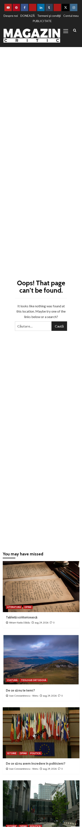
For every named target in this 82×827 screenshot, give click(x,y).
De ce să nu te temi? (20, 690)
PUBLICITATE (42, 21)
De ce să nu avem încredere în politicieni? (35, 763)
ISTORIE (11, 753)
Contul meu (71, 15)
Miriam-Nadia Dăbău (19, 622)
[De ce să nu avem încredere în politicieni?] (41, 732)
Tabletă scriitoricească (21, 617)
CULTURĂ (12, 680)
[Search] (74, 30)
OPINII (27, 607)
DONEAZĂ (27, 15)
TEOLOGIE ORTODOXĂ (33, 680)
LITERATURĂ (14, 607)
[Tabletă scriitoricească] (41, 586)
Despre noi (11, 15)
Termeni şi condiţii (49, 15)
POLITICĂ (35, 753)
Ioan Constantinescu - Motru (23, 695)
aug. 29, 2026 (41, 622)
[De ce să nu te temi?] (41, 659)
